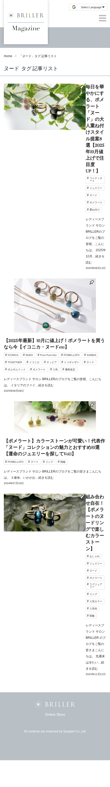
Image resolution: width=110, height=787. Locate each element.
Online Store (55, 714)
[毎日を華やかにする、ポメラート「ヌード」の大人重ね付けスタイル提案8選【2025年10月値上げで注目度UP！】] (55, 181)
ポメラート (96, 202)
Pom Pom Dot (48, 355)
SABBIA (91, 355)
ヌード (93, 195)
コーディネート (96, 179)
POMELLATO (72, 355)
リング (49, 461)
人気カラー (96, 601)
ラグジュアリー (96, 585)
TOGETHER (15, 362)
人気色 (93, 608)
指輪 (62, 461)
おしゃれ (95, 556)
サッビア (52, 362)
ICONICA (13, 355)
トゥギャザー (71, 362)
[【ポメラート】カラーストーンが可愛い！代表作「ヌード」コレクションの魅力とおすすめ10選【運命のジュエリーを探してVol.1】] (55, 447)
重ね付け (95, 209)
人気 (55, 369)
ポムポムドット (17, 369)
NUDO (29, 355)
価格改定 (70, 369)
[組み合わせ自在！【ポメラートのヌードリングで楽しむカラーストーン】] (55, 589)
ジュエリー (96, 188)
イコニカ (34, 362)
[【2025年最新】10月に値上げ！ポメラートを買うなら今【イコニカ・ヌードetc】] (55, 339)
